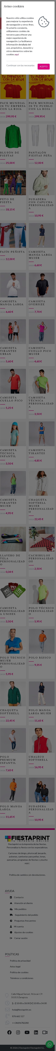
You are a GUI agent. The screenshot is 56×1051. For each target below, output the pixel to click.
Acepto (44, 66)
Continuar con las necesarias (20, 65)
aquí (17, 54)
